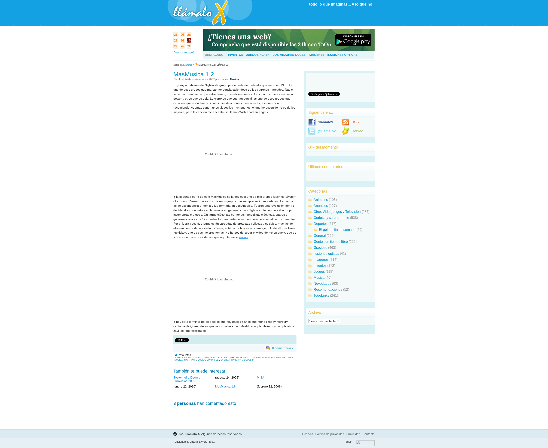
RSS (355, 122)
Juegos (319, 271)
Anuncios (321, 206)
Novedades (322, 283)
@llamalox (327, 131)
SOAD (210, 360)
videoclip (248, 360)
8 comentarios (282, 348)
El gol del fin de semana (337, 229)
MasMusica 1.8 (225, 386)
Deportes (321, 223)
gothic (244, 357)
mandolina (268, 357)
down (206, 357)
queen (201, 360)
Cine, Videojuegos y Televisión (337, 212)
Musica (234, 79)
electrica (216, 357)
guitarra (255, 357)
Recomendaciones (328, 289)
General (320, 235)
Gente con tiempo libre (331, 241)
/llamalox (325, 122)
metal (291, 357)
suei (216, 360)
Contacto (368, 434)
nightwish (190, 360)
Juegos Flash (258, 54)
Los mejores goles (289, 54)
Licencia (307, 434)
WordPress (207, 441)
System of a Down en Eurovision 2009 (187, 379)
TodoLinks (321, 295)
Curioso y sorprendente (331, 218)
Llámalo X (188, 64)
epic (226, 357)
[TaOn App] (289, 50)
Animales (321, 200)
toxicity (236, 360)
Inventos (235, 54)
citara (197, 357)
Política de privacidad (329, 434)
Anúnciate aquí (183, 52)
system (224, 360)
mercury (281, 357)
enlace (243, 237)
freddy (234, 357)
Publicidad (353, 434)
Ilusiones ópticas (342, 54)
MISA (260, 377)
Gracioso (320, 247)
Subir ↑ (349, 441)
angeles (179, 357)
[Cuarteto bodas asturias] (189, 41)
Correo (357, 131)
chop (189, 357)
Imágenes (316, 54)
